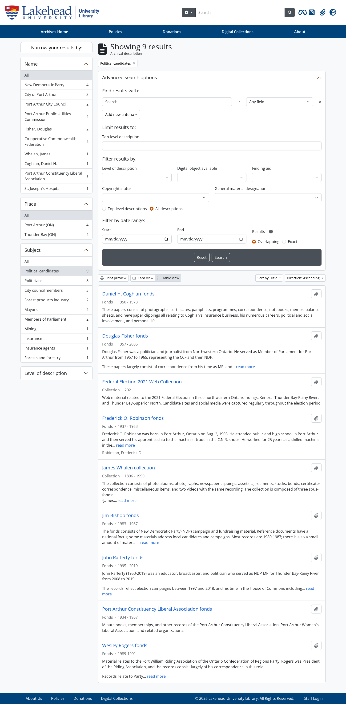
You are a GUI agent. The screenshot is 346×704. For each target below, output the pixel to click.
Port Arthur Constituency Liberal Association (56, 176)
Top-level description (120, 136)
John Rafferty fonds (123, 557)
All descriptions (169, 208)
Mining (56, 330)
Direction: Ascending (304, 278)
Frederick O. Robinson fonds (133, 418)
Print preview (115, 278)
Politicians (56, 282)
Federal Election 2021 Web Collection (142, 382)
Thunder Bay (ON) (56, 235)
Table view (170, 278)
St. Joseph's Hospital (56, 189)
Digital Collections (237, 31)
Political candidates (56, 272)
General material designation (240, 188)
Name (31, 64)
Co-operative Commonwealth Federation (56, 141)
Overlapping (268, 241)
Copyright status (117, 188)
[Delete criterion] (320, 102)
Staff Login (313, 698)
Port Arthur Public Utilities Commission (56, 116)
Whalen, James (56, 155)
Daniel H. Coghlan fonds (128, 294)
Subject (32, 250)
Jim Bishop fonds (120, 515)
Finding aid (261, 168)
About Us (34, 698)
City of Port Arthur (56, 95)
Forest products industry (56, 301)
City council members (56, 291)
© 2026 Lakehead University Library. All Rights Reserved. (244, 698)
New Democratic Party (56, 86)
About (299, 31)
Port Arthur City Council (56, 105)
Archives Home (54, 31)
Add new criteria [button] (119, 114)
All (26, 75)
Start (106, 229)
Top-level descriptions (127, 208)
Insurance (56, 339)
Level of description (45, 373)
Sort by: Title (267, 278)
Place (30, 204)
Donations (172, 31)
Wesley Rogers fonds (124, 645)
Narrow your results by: (56, 47)
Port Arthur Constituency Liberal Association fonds (157, 609)
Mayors (56, 311)
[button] (302, 12)
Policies (115, 31)
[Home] (54, 13)
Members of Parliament (56, 320)
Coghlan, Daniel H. (56, 165)
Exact (292, 241)
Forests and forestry (56, 358)
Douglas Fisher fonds (125, 336)
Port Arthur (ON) (56, 226)
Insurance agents (56, 349)
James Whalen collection (128, 468)
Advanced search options (129, 77)
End (180, 229)
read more (245, 366)
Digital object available (197, 168)
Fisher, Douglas (56, 130)
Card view (145, 278)
